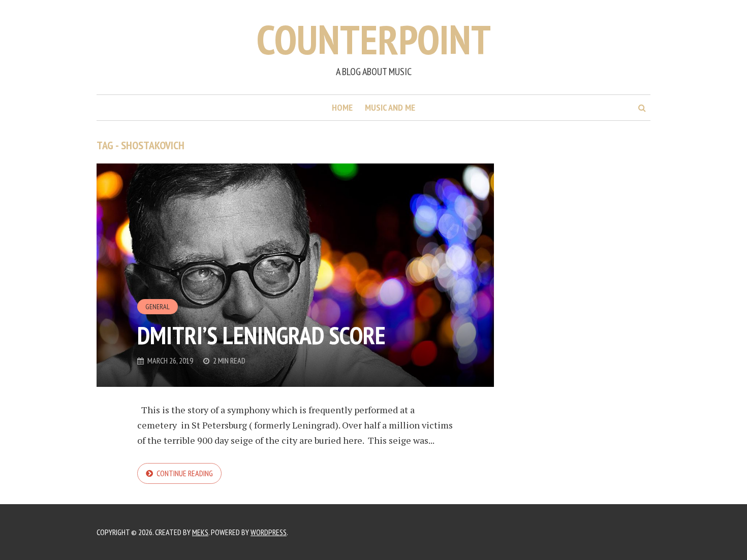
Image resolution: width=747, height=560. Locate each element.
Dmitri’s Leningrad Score (261, 335)
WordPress (269, 532)
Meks (200, 532)
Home (342, 107)
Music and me (390, 107)
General (157, 306)
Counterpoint (374, 39)
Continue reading (185, 473)
